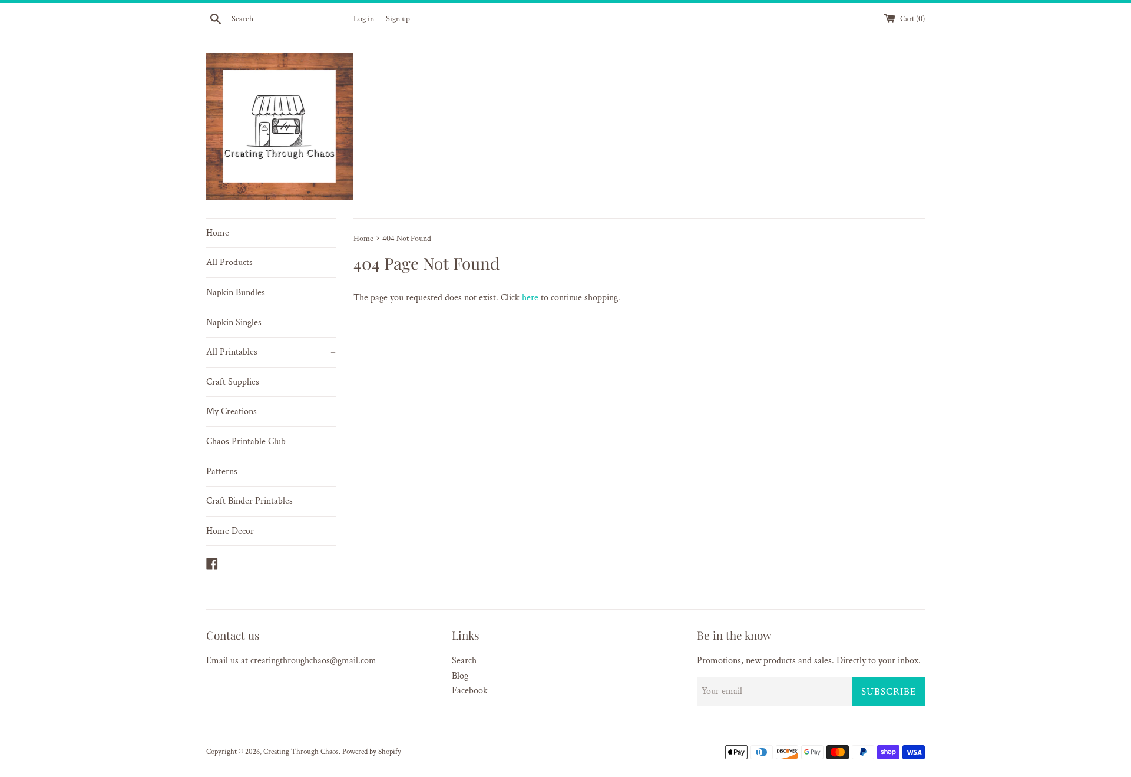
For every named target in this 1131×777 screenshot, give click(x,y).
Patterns (221, 471)
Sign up (398, 18)
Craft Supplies (232, 382)
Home (217, 233)
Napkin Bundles (235, 292)
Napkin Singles (234, 322)
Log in (363, 18)
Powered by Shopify (371, 751)
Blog (460, 676)
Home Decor (230, 531)
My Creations (231, 411)
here (530, 298)
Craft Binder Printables (249, 501)
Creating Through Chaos (301, 751)
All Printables (271, 352)
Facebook (470, 691)
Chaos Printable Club (246, 441)
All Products (229, 262)
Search (464, 660)
